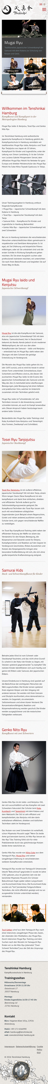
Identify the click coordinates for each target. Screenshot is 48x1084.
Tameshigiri (20, 811)
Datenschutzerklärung (26, 1046)
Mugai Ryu (6, 333)
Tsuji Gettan (7, 929)
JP (44, 4)
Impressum (9, 1046)
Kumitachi (6, 811)
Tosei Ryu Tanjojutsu (11, 490)
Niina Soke (30, 852)
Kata (39, 808)
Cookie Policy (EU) (40, 1049)
